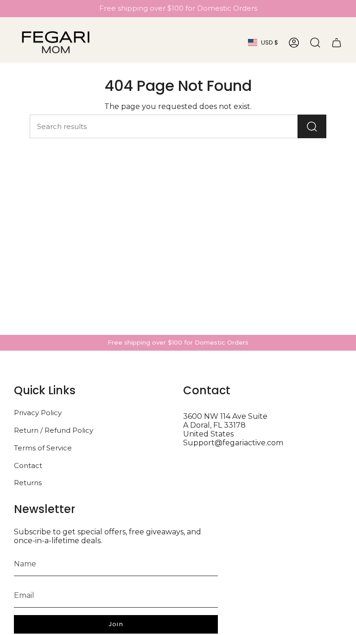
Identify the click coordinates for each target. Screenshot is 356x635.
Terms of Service (43, 447)
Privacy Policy (38, 412)
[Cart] (336, 43)
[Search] (312, 126)
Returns (28, 482)
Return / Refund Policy (53, 430)
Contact (28, 465)
